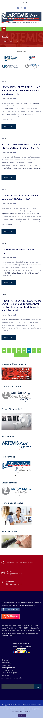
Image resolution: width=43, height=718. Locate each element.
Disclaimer (5, 675)
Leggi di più (8, 126)
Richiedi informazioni (14, 584)
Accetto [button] (21, 715)
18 (24, 350)
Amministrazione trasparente (12, 678)
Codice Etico (6, 665)
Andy (14, 98)
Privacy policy (6, 663)
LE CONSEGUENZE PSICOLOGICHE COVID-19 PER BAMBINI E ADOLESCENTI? (21, 90)
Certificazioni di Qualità (9, 673)
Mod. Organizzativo (8, 668)
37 (21, 355)
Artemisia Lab (7, 41)
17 (19, 350)
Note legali (5, 660)
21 (39, 350)
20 (34, 350)
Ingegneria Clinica (8, 670)
